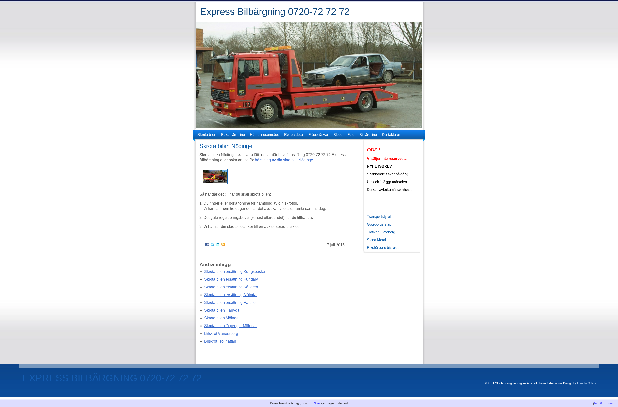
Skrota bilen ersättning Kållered (231, 287)
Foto (350, 134)
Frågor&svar (318, 134)
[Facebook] (207, 244)
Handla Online (586, 383)
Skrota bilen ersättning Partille (230, 302)
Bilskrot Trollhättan (220, 341)
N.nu (317, 403)
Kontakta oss (392, 134)
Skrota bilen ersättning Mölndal (230, 295)
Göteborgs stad (379, 224)
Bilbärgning (368, 134)
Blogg (337, 134)
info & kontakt (603, 403)
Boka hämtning (233, 134)
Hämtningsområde (264, 134)
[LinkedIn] (217, 244)
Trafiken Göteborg (381, 232)
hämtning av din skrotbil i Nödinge (283, 160)
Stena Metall (376, 240)
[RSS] (223, 244)
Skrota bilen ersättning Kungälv (231, 279)
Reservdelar (293, 134)
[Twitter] (212, 244)
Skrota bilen (206, 134)
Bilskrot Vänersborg (221, 333)
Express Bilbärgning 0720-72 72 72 (275, 11)
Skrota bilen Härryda (221, 310)
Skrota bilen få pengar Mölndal (230, 326)
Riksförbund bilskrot (382, 247)
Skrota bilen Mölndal (221, 318)
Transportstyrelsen (381, 216)
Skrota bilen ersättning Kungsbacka (234, 272)
